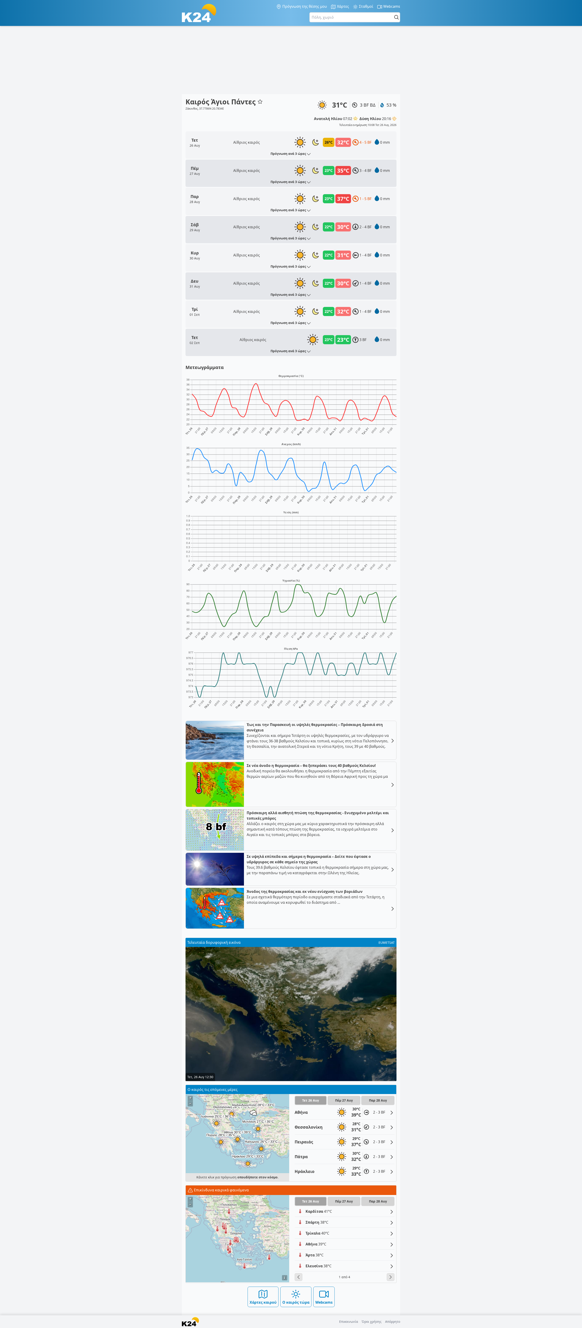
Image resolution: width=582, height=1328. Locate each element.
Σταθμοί (365, 6)
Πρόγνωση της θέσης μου (304, 6)
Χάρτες (342, 6)
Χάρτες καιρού (263, 1302)
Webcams (391, 6)
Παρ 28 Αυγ (378, 1100)
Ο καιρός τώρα (295, 1302)
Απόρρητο (392, 1321)
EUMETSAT (387, 942)
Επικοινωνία (348, 1321)
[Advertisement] (291, 60)
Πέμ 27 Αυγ (344, 1100)
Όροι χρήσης (371, 1321)
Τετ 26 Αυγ (310, 1100)
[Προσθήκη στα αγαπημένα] (260, 101)
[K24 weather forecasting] (199, 13)
